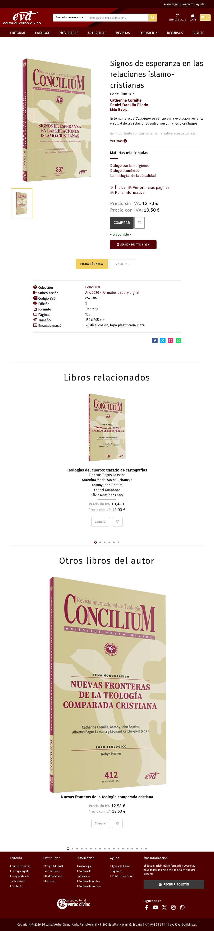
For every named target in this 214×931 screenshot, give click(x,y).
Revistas (123, 33)
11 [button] (114, 848)
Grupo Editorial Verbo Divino (54, 869)
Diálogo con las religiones (129, 166)
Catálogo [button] (42, 33)
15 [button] (132, 848)
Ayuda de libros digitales (121, 869)
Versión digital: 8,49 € (134, 244)
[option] (57, 120)
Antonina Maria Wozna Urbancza (107, 480)
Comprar (122, 223)
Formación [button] (148, 33)
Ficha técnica (91, 264)
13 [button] (123, 848)
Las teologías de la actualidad (133, 176)
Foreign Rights (20, 871)
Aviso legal (171, 4)
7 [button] (95, 848)
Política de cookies (89, 886)
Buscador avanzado (68, 17)
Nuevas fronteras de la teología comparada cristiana (107, 797)
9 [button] (105, 848)
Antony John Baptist (107, 485)
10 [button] (109, 848)
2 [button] (100, 542)
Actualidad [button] (97, 33)
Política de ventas (89, 881)
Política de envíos (122, 876)
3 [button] (105, 542)
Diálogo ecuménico (124, 171)
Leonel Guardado (107, 490)
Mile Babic (118, 109)
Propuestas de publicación (20, 879)
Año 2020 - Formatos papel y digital (112, 293)
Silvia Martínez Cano (107, 495)
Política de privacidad (84, 874)
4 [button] (109, 542)
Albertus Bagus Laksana (107, 475)
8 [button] (100, 848)
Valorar (123, 264)
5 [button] (114, 542)
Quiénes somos (21, 866)
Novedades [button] (69, 33)
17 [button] (141, 848)
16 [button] (137, 848)
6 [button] (118, 542)
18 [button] (146, 848)
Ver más (117, 141)
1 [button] (95, 542)
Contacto (187, 4)
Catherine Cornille (125, 100)
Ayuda (200, 4)
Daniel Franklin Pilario (129, 105)
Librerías (50, 881)
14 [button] (128, 848)
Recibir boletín (176, 884)
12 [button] (118, 848)
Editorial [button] (18, 33)
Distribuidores (53, 876)
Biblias (198, 33)
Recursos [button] (175, 33)
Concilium (92, 287)
